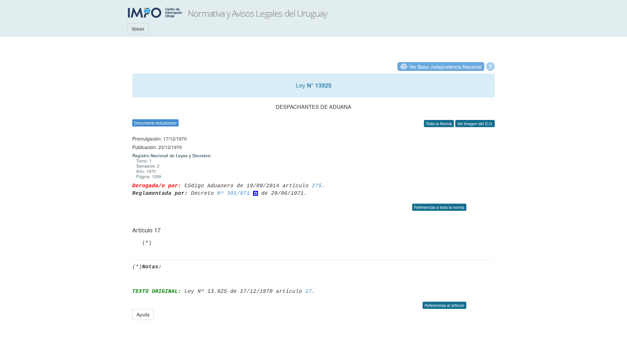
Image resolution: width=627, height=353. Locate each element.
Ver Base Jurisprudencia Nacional (445, 66)
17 (308, 291)
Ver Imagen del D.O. (475, 123)
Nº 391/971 (233, 193)
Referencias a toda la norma (439, 207)
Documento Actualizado (155, 123)
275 (317, 186)
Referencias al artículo (444, 305)
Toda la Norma (439, 123)
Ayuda (143, 314)
